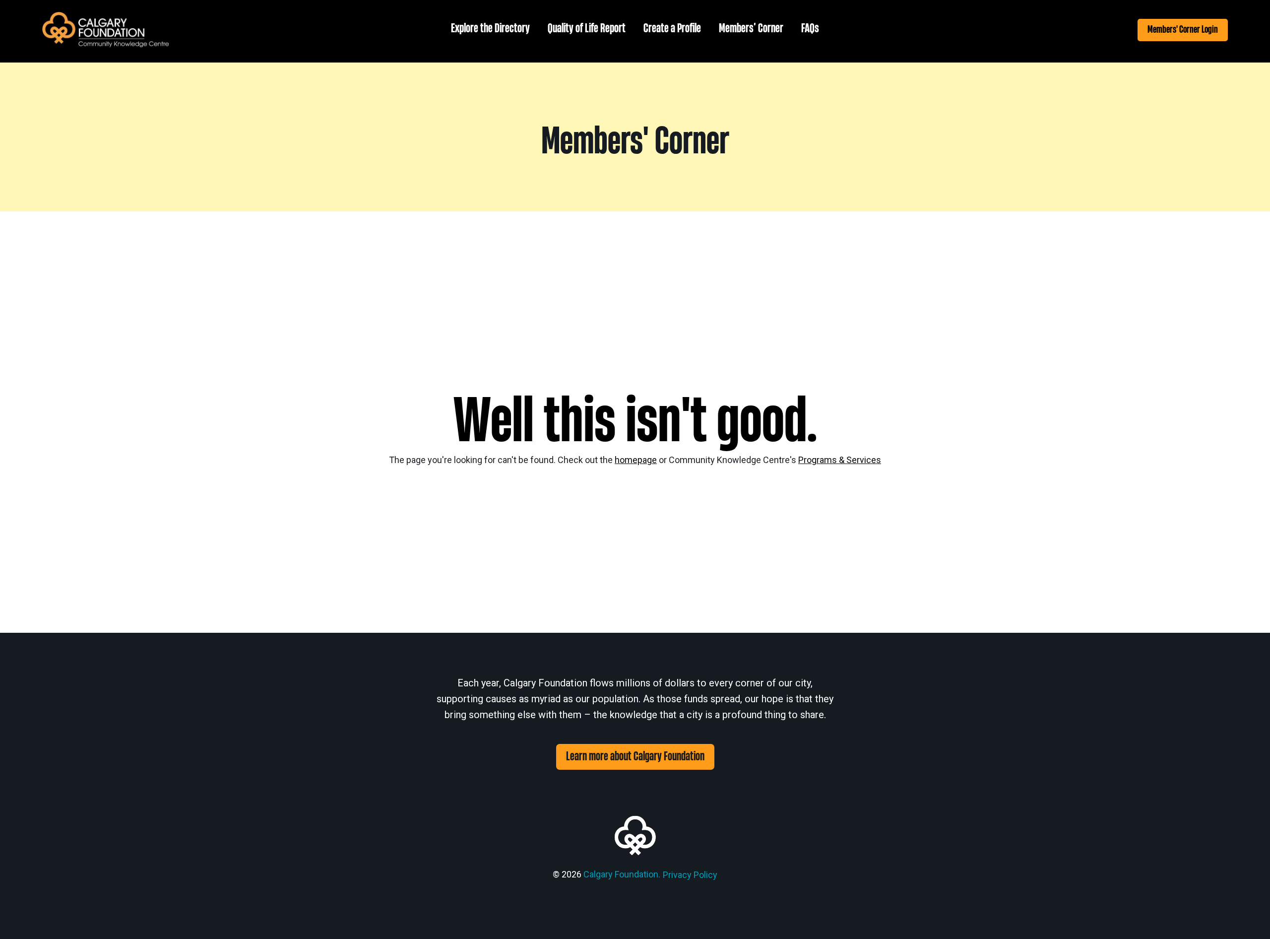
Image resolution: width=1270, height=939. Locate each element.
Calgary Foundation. (621, 874)
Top (1246, 915)
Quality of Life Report (587, 28)
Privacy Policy (690, 875)
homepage (636, 460)
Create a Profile (672, 28)
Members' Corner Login (1182, 29)
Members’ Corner (751, 28)
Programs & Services (839, 460)
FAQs (810, 28)
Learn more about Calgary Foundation (635, 756)
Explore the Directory (490, 28)
